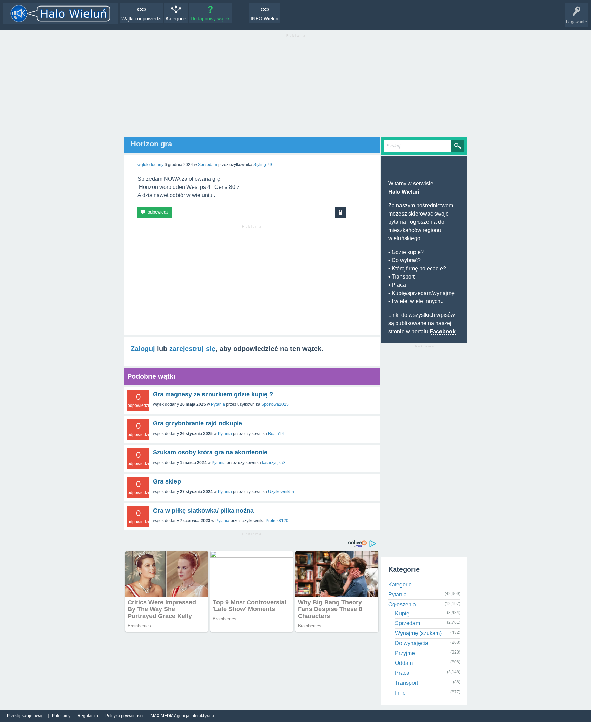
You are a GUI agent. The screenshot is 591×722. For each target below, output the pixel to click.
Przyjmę (405, 653)
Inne (400, 693)
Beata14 (276, 433)
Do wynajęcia (411, 643)
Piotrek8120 (277, 520)
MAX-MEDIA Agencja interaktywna (182, 716)
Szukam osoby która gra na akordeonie (210, 452)
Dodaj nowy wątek (210, 18)
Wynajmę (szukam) (418, 633)
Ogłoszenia (402, 604)
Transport (406, 683)
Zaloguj (143, 348)
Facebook (443, 331)
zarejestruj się (192, 348)
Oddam (404, 663)
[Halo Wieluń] (60, 13)
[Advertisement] (295, 89)
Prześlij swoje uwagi (26, 716)
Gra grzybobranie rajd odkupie (197, 423)
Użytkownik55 (281, 491)
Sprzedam (207, 164)
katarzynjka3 (274, 462)
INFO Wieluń (264, 18)
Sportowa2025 (275, 404)
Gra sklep (167, 481)
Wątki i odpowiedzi (141, 18)
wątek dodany (150, 164)
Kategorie (176, 18)
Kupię (402, 613)
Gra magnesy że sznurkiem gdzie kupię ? (213, 394)
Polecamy (61, 716)
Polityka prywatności (124, 716)
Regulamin (88, 716)
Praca (402, 673)
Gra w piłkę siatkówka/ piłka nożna (203, 510)
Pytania (218, 404)
